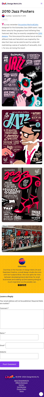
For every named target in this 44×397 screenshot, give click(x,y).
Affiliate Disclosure (21, 383)
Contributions (21, 387)
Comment (4, 308)
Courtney (8, 16)
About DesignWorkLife (21, 381)
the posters (22, 25)
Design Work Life (14, 4)
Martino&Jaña (32, 25)
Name (3, 333)
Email (2, 345)
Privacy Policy (21, 389)
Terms (21, 391)
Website (3, 352)
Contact (21, 385)
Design (5, 19)
